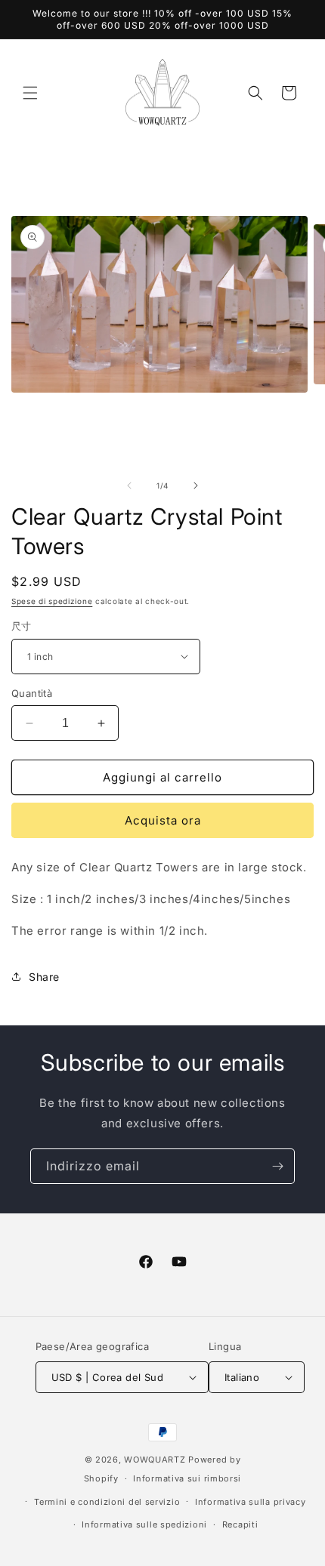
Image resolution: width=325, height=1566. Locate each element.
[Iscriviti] (277, 1166)
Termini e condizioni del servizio (107, 1502)
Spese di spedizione (51, 601)
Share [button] (44, 976)
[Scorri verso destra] (195, 485)
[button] (30, 92)
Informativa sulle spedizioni (144, 1524)
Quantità (31, 693)
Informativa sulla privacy (250, 1502)
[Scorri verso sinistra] (129, 485)
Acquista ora (163, 820)
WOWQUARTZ (154, 1459)
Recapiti (240, 1524)
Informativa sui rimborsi (187, 1478)
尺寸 (21, 626)
